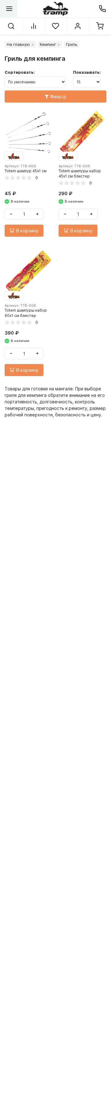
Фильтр (58, 96)
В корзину (27, 231)
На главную (18, 44)
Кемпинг (48, 44)
